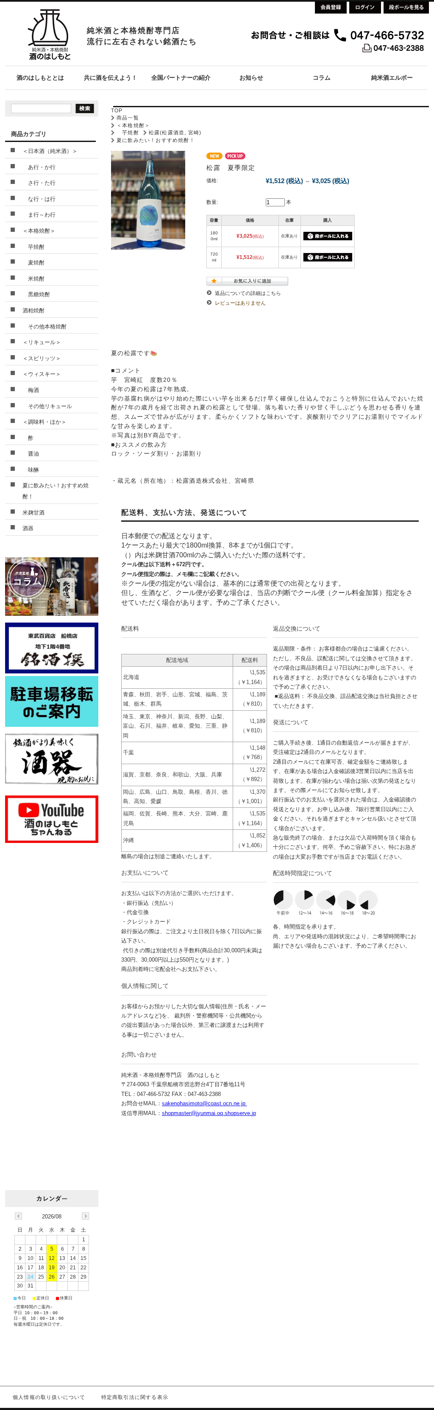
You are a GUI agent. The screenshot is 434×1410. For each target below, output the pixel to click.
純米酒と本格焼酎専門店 (133, 30)
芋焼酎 (128, 133)
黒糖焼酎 (36, 294)
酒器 (27, 528)
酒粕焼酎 (33, 310)
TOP (117, 111)
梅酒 (30, 390)
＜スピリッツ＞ (41, 358)
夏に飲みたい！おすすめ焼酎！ (156, 140)
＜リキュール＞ (41, 342)
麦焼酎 (33, 262)
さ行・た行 (39, 183)
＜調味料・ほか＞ (44, 422)
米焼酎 (33, 278)
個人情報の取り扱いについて (49, 1397)
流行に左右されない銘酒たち (142, 41)
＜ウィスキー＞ (41, 374)
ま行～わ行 (39, 214)
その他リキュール (47, 406)
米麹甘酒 (33, 512)
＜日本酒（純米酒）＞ (50, 151)
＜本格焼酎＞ (133, 125)
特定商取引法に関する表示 (134, 1397)
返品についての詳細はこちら (248, 293)
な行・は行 (39, 199)
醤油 (30, 454)
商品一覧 (128, 118)
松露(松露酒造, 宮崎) (175, 133)
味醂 (30, 470)
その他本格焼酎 (44, 326)
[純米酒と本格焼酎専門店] (49, 63)
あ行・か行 (39, 167)
